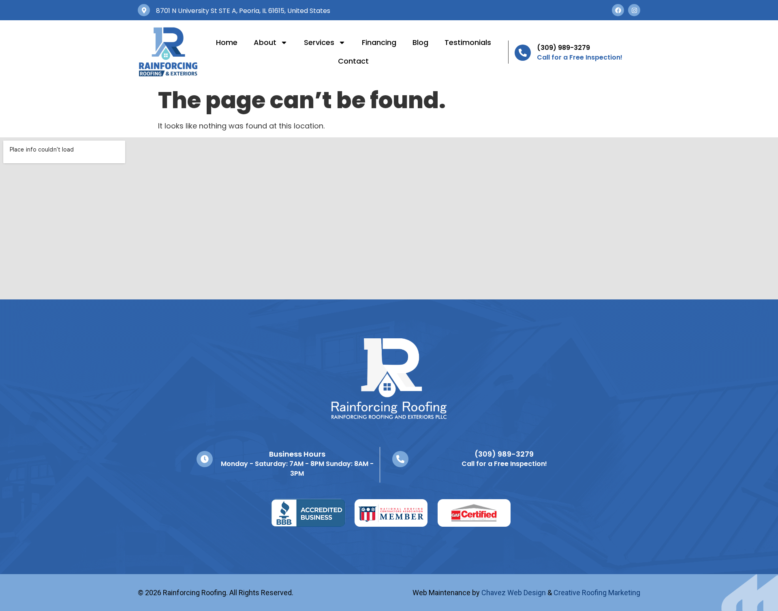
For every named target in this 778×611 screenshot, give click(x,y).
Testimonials (468, 42)
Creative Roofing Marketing (597, 592)
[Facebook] (618, 10)
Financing (379, 42)
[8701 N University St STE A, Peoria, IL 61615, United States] (144, 10)
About (265, 42)
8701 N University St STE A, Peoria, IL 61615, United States (243, 10)
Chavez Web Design (513, 592)
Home (226, 42)
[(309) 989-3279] (523, 53)
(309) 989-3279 (563, 47)
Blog (420, 42)
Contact (353, 61)
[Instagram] (634, 10)
